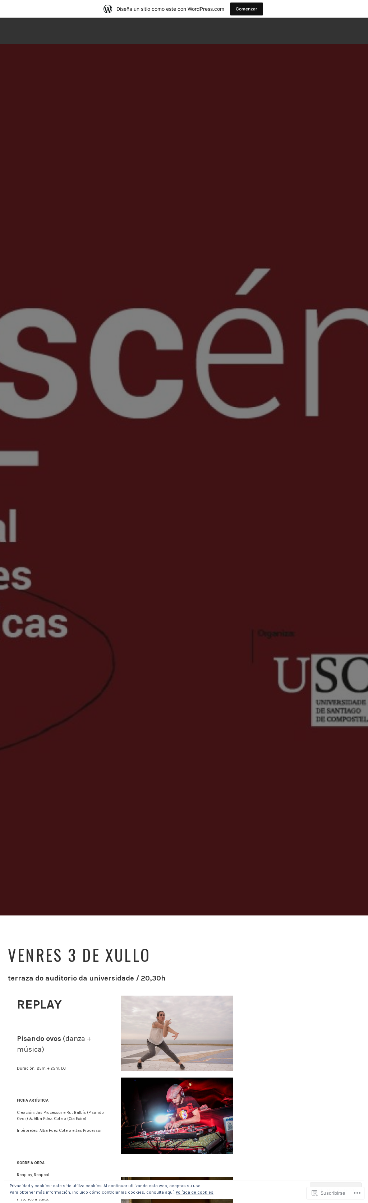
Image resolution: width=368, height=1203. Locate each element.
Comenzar (246, 9)
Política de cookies (194, 1192)
